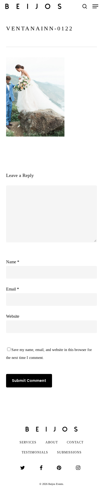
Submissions (69, 452)
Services (28, 442)
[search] (85, 6)
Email (12, 289)
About (51, 442)
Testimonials (35, 452)
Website (12, 316)
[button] (95, 6)
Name (12, 262)
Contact (75, 442)
